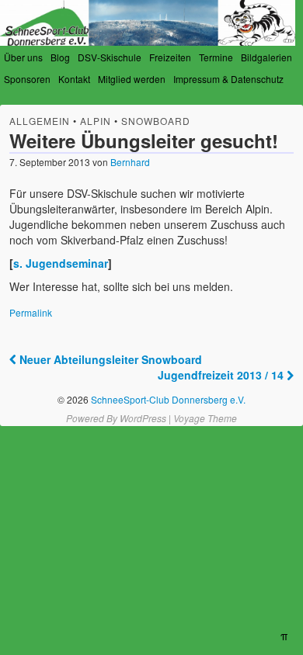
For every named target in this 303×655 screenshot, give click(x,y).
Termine (216, 57)
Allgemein (39, 120)
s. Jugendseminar (60, 263)
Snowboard (155, 120)
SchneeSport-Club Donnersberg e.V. (167, 399)
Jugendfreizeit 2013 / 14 (222, 375)
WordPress (143, 418)
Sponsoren (27, 78)
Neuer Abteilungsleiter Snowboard (109, 359)
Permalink (30, 312)
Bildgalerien (266, 57)
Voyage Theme (205, 418)
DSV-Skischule (109, 57)
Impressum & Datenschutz (228, 78)
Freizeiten (170, 57)
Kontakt (74, 78)
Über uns (23, 57)
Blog (60, 57)
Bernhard (130, 161)
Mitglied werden (131, 78)
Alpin (95, 120)
